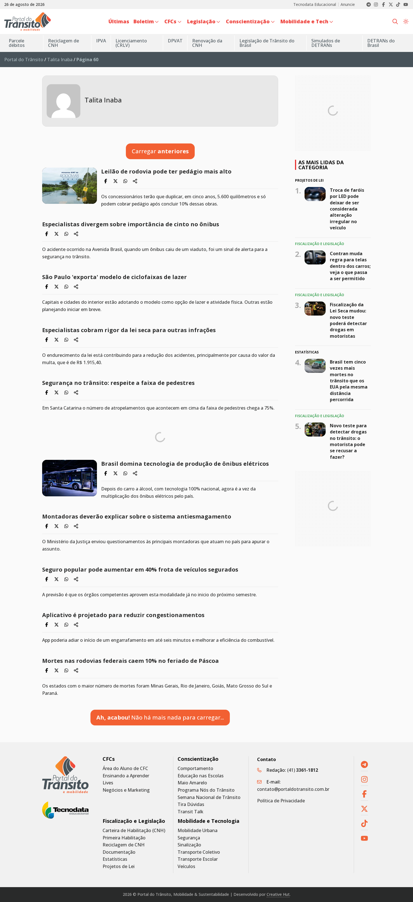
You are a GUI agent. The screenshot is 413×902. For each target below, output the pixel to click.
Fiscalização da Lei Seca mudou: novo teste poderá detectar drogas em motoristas (348, 320)
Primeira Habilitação (124, 838)
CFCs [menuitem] (170, 21)
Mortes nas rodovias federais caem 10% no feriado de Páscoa (130, 660)
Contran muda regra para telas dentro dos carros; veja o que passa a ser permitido (350, 266)
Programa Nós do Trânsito (206, 790)
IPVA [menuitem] (101, 41)
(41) (302, 770)
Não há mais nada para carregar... (160, 717)
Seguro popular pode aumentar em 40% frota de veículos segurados (140, 569)
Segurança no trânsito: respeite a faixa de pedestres (118, 383)
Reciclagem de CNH (124, 845)
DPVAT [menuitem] (175, 41)
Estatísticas (115, 859)
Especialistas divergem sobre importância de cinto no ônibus (130, 224)
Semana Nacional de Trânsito (209, 797)
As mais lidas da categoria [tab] (321, 165)
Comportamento (195, 768)
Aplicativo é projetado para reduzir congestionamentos (123, 615)
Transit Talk (190, 811)
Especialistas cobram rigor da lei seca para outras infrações (129, 330)
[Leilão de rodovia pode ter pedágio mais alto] (69, 186)
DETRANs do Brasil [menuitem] (381, 43)
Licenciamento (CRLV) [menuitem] (131, 43)
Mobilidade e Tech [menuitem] (304, 21)
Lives (108, 782)
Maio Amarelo (192, 782)
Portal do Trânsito (23, 59)
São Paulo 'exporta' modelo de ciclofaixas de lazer (114, 277)
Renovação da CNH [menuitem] (207, 43)
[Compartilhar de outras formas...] (135, 181)
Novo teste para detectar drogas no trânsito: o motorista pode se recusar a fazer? (348, 441)
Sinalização (189, 845)
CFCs (109, 759)
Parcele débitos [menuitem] (17, 43)
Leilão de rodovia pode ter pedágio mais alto (166, 171)
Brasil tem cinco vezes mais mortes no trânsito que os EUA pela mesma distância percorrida (348, 381)
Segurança (189, 838)
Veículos (186, 866)
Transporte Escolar (198, 859)
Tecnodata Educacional (314, 4)
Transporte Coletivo (199, 852)
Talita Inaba (59, 59)
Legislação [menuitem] (201, 21)
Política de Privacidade (281, 801)
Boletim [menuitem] (143, 21)
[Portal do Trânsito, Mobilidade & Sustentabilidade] (65, 774)
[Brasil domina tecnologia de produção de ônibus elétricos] (69, 478)
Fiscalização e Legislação (134, 821)
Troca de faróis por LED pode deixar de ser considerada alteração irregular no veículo (347, 208)
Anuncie (348, 4)
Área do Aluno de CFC (125, 768)
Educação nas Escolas (201, 775)
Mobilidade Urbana (197, 830)
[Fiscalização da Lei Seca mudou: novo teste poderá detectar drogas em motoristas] (315, 309)
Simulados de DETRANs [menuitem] (325, 43)
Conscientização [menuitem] (248, 21)
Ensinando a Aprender (126, 775)
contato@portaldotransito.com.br (293, 789)
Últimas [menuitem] (118, 21)
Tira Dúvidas (191, 804)
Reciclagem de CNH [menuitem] (63, 43)
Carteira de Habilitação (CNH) (134, 830)
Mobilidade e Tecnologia (208, 821)
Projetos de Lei (119, 866)
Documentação (119, 852)
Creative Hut (278, 894)
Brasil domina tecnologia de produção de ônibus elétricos (185, 463)
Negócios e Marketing (126, 790)
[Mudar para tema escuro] (406, 21)
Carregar (160, 151)
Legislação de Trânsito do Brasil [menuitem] (266, 43)
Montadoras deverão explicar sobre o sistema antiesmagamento (136, 516)
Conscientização (198, 759)
